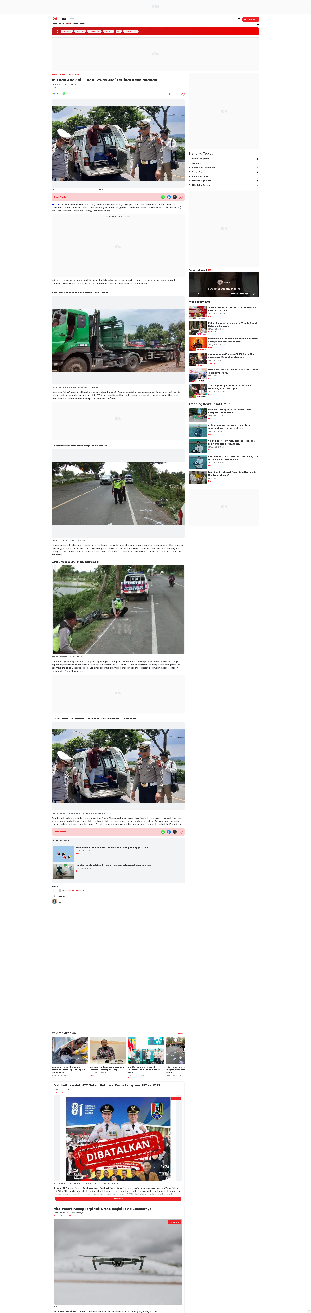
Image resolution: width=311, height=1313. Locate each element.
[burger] (257, 23)
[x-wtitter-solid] (175, 197)
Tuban (55, 204)
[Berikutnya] (185, 1036)
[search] (239, 19)
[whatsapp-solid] (163, 197)
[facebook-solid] (169, 197)
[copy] (181, 197)
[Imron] (54, 901)
